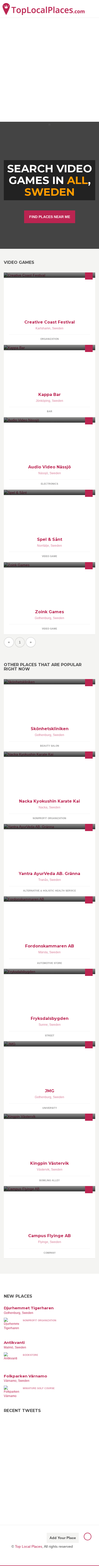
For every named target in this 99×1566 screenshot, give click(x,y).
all (77, 180)
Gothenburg (43, 618)
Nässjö (43, 473)
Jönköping (43, 401)
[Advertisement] (49, 69)
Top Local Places (28, 1546)
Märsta (43, 952)
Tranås (43, 880)
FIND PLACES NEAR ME (49, 217)
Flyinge (43, 1242)
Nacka (43, 807)
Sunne (43, 1024)
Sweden (49, 191)
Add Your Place (63, 1538)
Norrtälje (43, 545)
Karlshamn (43, 328)
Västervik (43, 1169)
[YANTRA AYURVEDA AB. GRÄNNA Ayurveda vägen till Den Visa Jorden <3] (49, 826)
